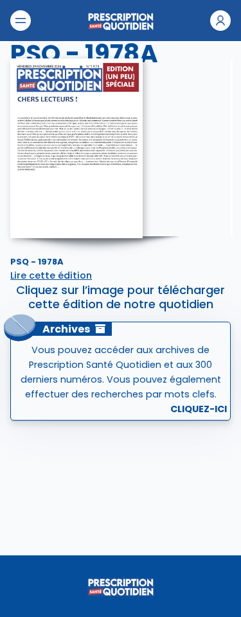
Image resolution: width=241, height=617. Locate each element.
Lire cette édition (51, 275)
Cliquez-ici (198, 409)
